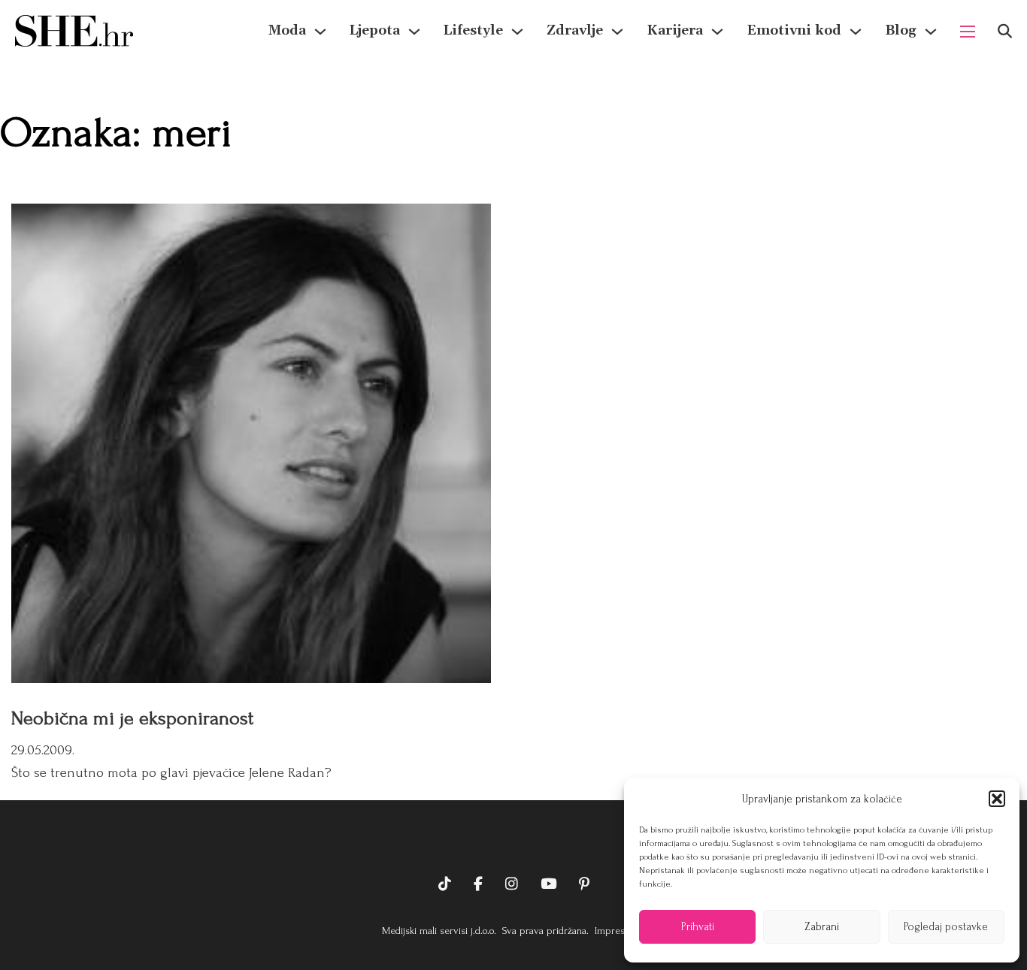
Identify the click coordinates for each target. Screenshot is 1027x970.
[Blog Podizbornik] (931, 31)
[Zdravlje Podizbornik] (617, 31)
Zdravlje (575, 30)
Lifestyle (473, 30)
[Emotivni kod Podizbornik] (855, 31)
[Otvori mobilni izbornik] (967, 32)
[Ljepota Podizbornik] (414, 31)
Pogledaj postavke (946, 926)
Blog (900, 30)
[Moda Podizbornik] (320, 31)
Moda (287, 30)
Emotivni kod (794, 30)
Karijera (675, 30)
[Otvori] (1005, 31)
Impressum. (618, 930)
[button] (996, 798)
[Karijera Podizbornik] (717, 31)
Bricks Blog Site (513, 837)
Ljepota (375, 30)
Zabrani (821, 926)
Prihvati (697, 926)
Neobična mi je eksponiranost (132, 718)
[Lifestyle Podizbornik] (517, 31)
